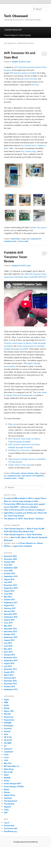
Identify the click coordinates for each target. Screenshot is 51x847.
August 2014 (9, 663)
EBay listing (13, 424)
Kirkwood (8, 748)
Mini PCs (8, 763)
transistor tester (10, 241)
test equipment (38, 475)
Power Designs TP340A (14, 786)
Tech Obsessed (16, 15)
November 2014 (10, 657)
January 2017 (9, 611)
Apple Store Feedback (22, 546)
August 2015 (9, 640)
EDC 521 (7, 714)
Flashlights (8, 725)
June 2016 (8, 622)
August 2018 (9, 590)
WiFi (6, 812)
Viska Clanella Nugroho (14, 528)
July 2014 (8, 666)
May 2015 (8, 649)
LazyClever (8, 751)
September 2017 (10, 602)
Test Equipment (10, 801)
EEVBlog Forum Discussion (19, 450)
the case (35, 84)
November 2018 (10, 585)
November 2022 (10, 559)
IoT (5, 746)
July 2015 (8, 643)
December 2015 (10, 628)
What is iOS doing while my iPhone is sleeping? (24, 509)
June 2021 (8, 564)
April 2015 (8, 651)
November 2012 (10, 683)
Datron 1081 (9, 711)
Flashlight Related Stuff (13, 29)
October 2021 (9, 562)
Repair (6, 789)
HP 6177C (8, 740)
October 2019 (9, 573)
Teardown (8, 798)
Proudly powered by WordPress (25, 842)
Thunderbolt (9, 803)
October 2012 (9, 686)
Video (36, 473)
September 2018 (10, 588)
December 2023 (10, 556)
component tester (14, 475)
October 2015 (9, 634)
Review (31, 473)
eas (29, 61)
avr (28, 238)
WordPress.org (10, 831)
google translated (20, 348)
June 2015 (8, 646)
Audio (6, 705)
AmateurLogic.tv (28, 395)
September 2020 (10, 567)
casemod (34, 238)
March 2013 (8, 675)
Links (6, 754)
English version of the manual (20, 464)
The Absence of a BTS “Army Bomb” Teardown (24, 518)
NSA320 (7, 777)
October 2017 (9, 599)
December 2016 (10, 614)
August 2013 (9, 672)
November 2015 (10, 631)
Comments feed (10, 828)
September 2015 (10, 637)
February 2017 (10, 608)
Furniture (8, 728)
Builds (6, 708)
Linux (6, 757)
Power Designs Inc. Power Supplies (17, 35)
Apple (6, 699)
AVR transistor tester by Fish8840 (23, 73)
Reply (21, 478)
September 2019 (10, 576)
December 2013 (10, 669)
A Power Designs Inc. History (30, 543)
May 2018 (8, 596)
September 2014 (10, 660)
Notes (6, 774)
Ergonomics (9, 719)
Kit (40, 238)
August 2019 (9, 579)
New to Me (8, 772)
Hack (6, 734)
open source (27, 475)
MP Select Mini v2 (11, 766)
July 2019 (8, 582)
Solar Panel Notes (34, 534)
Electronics (15, 238)
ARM (6, 702)
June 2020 (8, 570)
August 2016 (9, 619)
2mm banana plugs (28, 151)
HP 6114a (8, 737)
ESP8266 (7, 722)
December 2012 (10, 680)
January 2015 (9, 654)
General (24, 473)
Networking (8, 769)
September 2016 (10, 617)
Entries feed (9, 825)
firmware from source (38, 227)
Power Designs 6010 (12, 783)
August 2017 (9, 605)
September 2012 (10, 689)
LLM (6, 760)
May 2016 (8, 625)
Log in (6, 822)
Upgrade (7, 806)
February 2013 (10, 677)
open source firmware (28, 78)
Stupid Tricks (9, 795)
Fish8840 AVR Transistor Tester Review (15, 256)
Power (6, 780)
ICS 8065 (7, 743)
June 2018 (8, 593)
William (7, 546)
